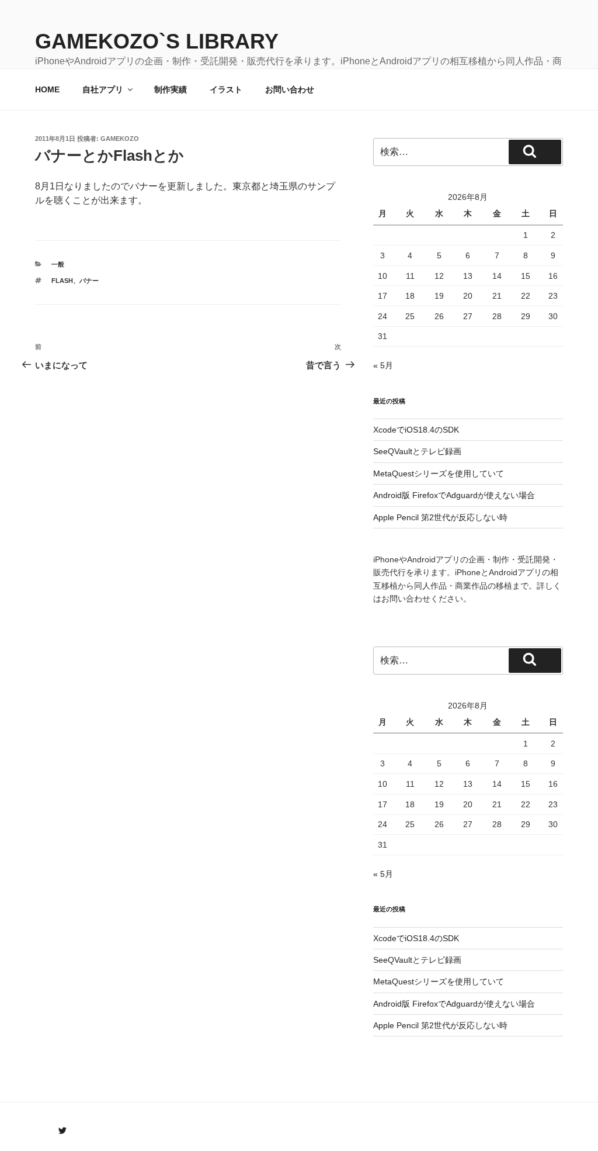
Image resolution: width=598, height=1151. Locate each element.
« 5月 (383, 365)
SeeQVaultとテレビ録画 (417, 451)
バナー (89, 280)
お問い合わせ (289, 89)
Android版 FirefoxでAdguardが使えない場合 (454, 495)
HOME (47, 89)
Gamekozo (119, 138)
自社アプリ (102, 89)
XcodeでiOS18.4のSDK (416, 429)
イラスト (226, 89)
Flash (62, 280)
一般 (57, 264)
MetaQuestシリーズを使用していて (438, 473)
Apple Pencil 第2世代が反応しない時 (440, 517)
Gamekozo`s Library (157, 41)
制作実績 (170, 89)
